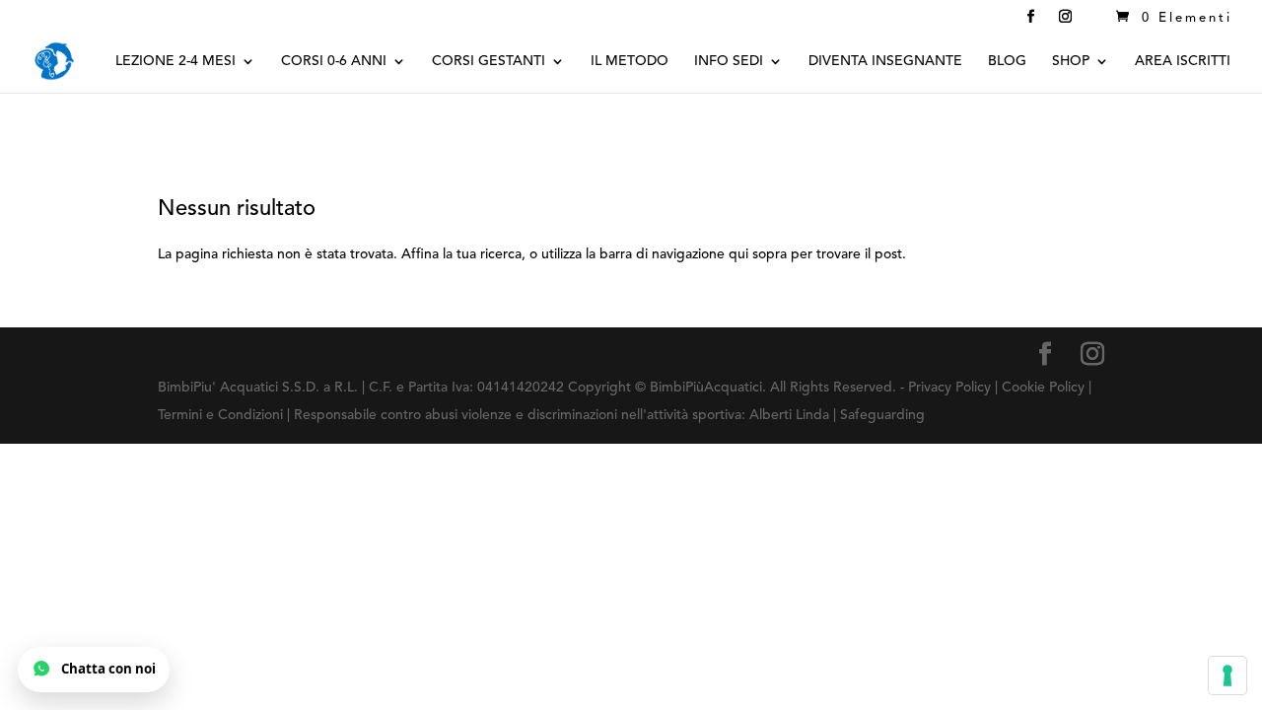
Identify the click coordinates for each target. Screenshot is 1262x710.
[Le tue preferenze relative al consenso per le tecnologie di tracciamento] (1227, 675)
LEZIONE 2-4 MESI (175, 61)
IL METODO (629, 61)
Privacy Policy (951, 387)
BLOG (1007, 61)
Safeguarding (882, 415)
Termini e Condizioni (222, 415)
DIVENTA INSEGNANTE (885, 61)
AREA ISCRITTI (1182, 61)
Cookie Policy (1043, 387)
